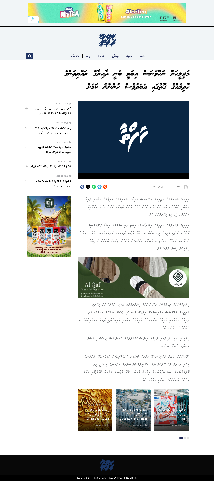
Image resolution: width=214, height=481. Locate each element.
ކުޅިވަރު (100, 56)
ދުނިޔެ (129, 56)
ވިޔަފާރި (115, 56)
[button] (29, 56)
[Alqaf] (133, 277)
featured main (140, 405)
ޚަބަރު (142, 56)
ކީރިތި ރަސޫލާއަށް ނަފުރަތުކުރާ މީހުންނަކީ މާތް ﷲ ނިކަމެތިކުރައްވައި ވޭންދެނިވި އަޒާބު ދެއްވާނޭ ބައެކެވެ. (96, 415)
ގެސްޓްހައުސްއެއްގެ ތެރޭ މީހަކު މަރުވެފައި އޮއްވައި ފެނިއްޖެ (50, 166)
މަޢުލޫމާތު (74, 56)
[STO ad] (49, 226)
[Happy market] (107, 12)
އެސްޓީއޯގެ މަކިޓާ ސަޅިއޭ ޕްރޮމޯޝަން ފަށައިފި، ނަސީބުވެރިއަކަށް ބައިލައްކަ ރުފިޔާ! (172, 415)
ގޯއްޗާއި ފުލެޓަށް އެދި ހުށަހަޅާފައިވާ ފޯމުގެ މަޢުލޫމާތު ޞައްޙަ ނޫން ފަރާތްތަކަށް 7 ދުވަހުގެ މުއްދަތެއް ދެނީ (133, 415)
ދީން (88, 56)
